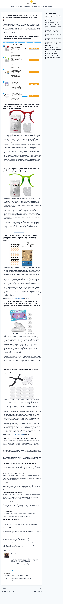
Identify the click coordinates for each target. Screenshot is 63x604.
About (16, 6)
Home (12, 6)
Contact (50, 6)
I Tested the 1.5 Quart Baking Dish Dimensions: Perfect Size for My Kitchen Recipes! (19, 576)
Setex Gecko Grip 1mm (10, 104)
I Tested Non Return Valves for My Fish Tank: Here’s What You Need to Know (10, 590)
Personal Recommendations (24, 6)
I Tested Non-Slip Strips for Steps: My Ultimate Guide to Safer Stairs (32, 590)
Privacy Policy (44, 6)
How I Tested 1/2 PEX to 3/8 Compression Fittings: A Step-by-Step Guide (17, 575)
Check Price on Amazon (34, 48)
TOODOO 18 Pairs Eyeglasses (12, 369)
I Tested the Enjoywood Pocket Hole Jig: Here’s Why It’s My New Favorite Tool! (53, 26)
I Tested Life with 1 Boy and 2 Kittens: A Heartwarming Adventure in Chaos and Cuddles (20, 580)
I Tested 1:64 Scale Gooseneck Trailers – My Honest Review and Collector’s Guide (18, 578)
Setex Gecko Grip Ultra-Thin (12, 168)
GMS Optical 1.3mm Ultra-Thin (13, 301)
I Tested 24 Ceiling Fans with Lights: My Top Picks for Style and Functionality (53, 44)
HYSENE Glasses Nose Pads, (12, 235)
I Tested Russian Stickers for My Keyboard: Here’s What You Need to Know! (52, 57)
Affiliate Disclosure (36, 6)
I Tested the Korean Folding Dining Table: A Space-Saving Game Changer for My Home (53, 17)
